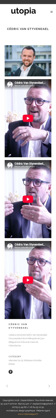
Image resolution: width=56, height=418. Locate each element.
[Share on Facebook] (11, 372)
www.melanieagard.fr (28, 414)
